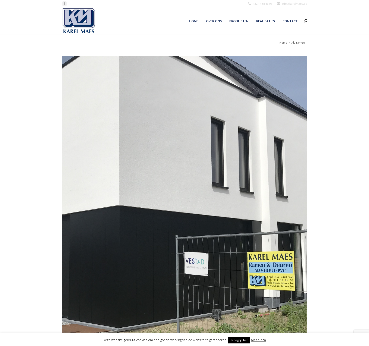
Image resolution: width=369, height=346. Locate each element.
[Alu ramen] (184, 194)
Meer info (258, 340)
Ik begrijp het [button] (239, 340)
